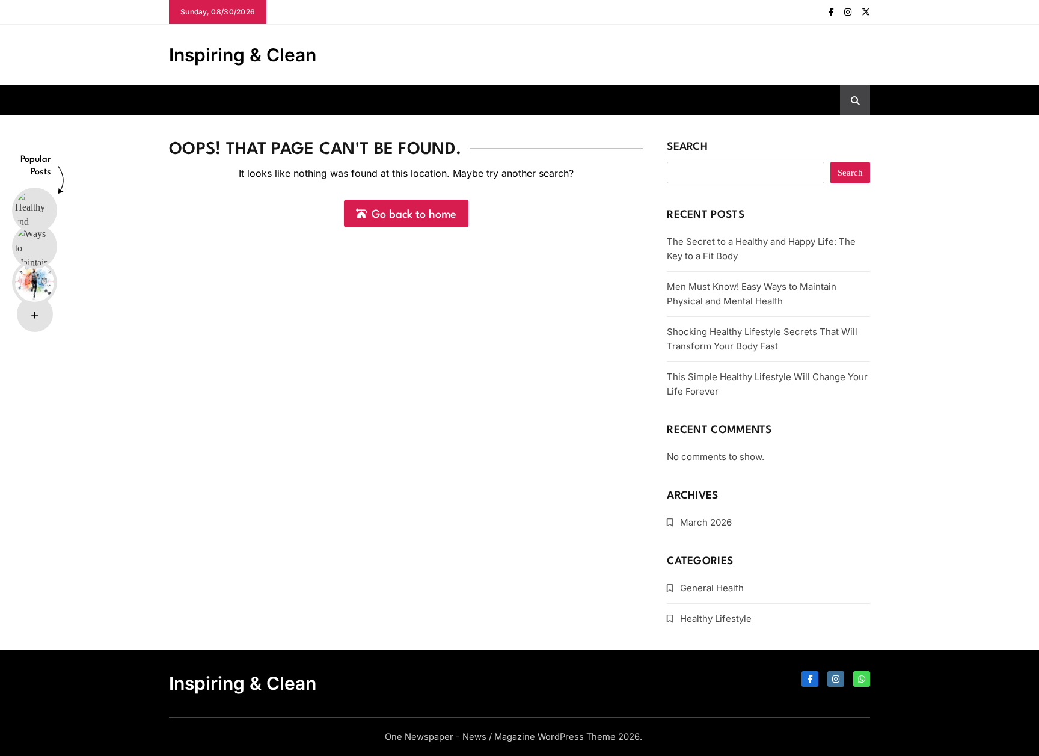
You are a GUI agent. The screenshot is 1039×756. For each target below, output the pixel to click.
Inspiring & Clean (242, 55)
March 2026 (706, 522)
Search (687, 147)
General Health (712, 588)
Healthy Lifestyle (716, 618)
